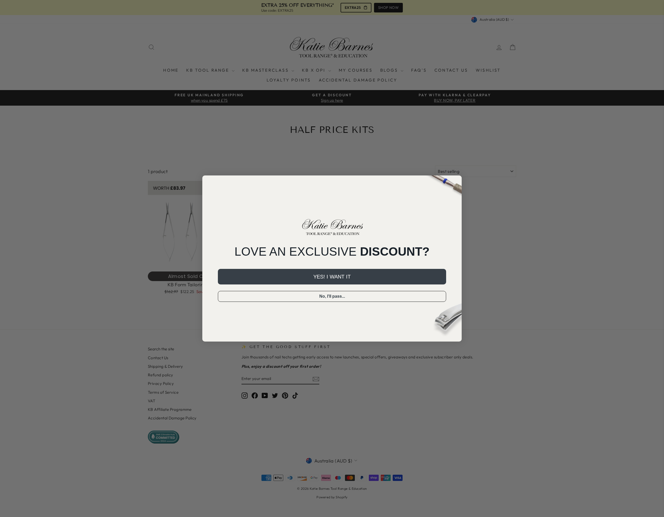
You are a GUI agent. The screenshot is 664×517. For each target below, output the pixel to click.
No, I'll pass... (332, 296)
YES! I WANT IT (332, 277)
